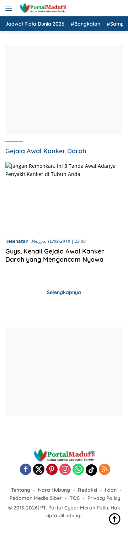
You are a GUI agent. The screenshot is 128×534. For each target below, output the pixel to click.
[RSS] (104, 470)
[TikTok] (91, 470)
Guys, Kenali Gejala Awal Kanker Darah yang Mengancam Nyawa (54, 255)
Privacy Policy (103, 498)
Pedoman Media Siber (36, 498)
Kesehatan (16, 241)
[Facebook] (25, 470)
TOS (75, 498)
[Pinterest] (52, 470)
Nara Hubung (54, 490)
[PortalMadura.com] (42, 8)
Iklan (111, 490)
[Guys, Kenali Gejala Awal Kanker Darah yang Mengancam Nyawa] (64, 197)
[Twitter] (38, 470)
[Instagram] (65, 470)
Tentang (20, 490)
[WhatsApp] (78, 470)
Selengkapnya (64, 292)
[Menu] (10, 8)
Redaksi (87, 490)
